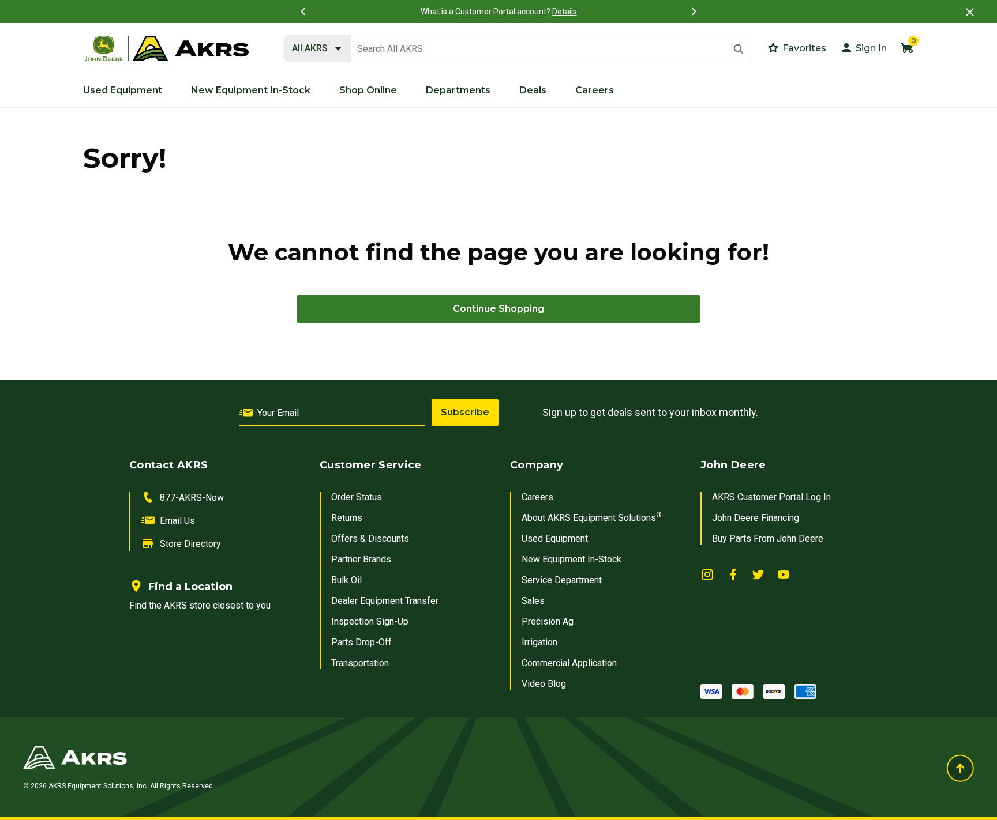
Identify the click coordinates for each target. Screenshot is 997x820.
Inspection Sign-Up (369, 621)
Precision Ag (548, 621)
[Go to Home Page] (336, 757)
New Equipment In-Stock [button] (250, 90)
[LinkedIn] (707, 574)
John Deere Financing (755, 517)
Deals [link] (532, 90)
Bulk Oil (346, 580)
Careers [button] (594, 90)
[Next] (694, 11)
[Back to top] (960, 768)
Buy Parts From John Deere (767, 538)
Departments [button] (458, 90)
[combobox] (518, 49)
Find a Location (190, 586)
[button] (863, 47)
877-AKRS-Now (192, 497)
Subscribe (465, 412)
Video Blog (544, 683)
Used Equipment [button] (122, 90)
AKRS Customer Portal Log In (771, 497)
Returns (346, 517)
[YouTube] (783, 574)
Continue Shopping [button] (498, 308)
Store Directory (190, 543)
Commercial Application (569, 662)
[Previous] (303, 11)
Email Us (177, 520)
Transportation (360, 662)
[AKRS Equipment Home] (166, 49)
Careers (537, 497)
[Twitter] (758, 574)
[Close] (970, 12)
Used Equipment (555, 538)
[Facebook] (733, 574)
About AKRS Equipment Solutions (592, 517)
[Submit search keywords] (738, 49)
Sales (533, 600)
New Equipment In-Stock (571, 559)
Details (564, 11)
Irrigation (539, 642)
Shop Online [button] (368, 90)
